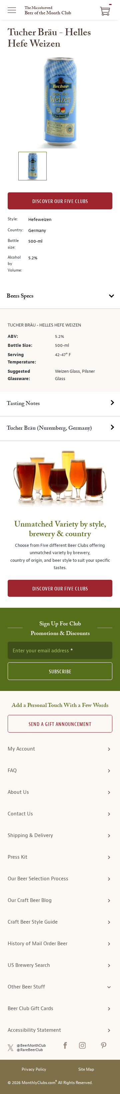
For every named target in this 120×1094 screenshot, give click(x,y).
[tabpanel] (60, 350)
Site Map (86, 1069)
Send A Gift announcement (60, 724)
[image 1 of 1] (32, 167)
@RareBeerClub (30, 1050)
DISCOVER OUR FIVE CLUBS (60, 588)
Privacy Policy (34, 1069)
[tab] (60, 296)
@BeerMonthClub (31, 1045)
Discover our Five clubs (60, 201)
